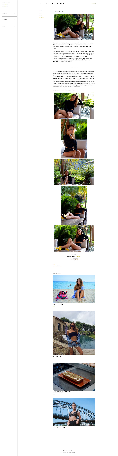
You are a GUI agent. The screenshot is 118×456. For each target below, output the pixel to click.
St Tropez (41, 17)
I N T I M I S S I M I (59, 427)
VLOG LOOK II (58, 356)
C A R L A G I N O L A (54, 3)
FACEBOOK (5, 7)
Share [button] (40, 11)
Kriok (76, 259)
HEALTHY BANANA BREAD (62, 392)
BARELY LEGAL (58, 304)
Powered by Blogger (68, 450)
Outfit (40, 15)
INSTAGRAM (5, 5)
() (78, 256)
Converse (75, 258)
